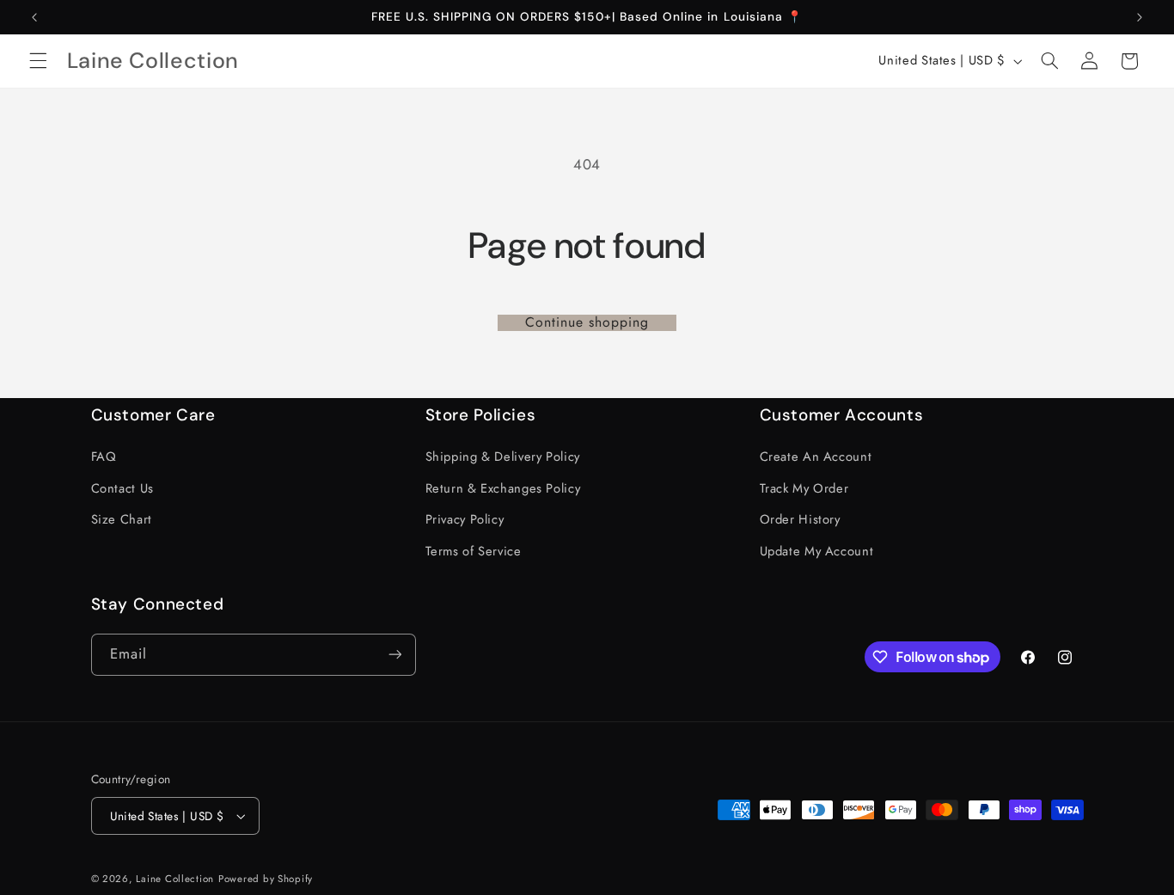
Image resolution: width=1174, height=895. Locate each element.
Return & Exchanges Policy (503, 488)
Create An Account (816, 457)
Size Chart (121, 519)
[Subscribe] (394, 655)
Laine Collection (175, 879)
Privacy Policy (464, 519)
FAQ (104, 457)
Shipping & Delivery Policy (502, 457)
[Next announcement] (1140, 17)
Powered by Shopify (265, 879)
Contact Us (122, 488)
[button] (38, 61)
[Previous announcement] (34, 17)
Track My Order (804, 488)
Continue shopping (587, 323)
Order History (800, 519)
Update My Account (817, 551)
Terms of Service (473, 551)
